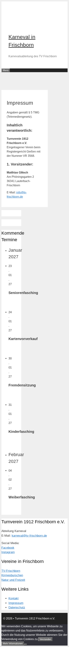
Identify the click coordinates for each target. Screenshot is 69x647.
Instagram (8, 552)
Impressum (15, 603)
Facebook (7, 547)
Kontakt (13, 598)
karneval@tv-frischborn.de (29, 535)
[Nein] (25, 644)
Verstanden (45, 639)
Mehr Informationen (13, 643)
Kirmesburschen (12, 575)
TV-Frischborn (10, 571)
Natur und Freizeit (13, 580)
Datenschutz (16, 607)
